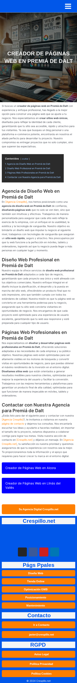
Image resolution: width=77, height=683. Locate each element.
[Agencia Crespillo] (16, 201)
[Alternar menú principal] (68, 6)
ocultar (25, 159)
